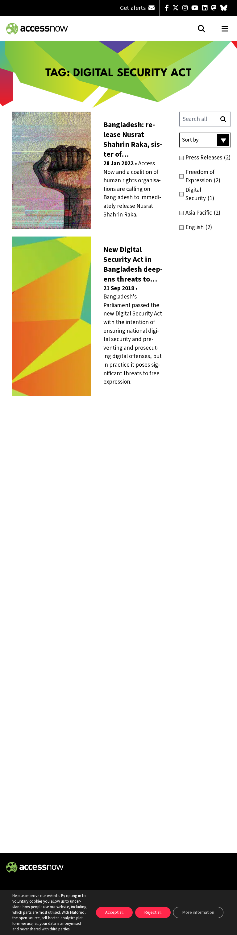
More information (198, 912)
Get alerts (133, 8)
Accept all (114, 912)
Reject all (152, 912)
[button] (205, 140)
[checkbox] (205, 158)
